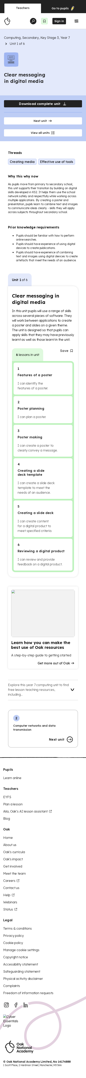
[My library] (44, 21)
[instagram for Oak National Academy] (6, 1005)
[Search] (33, 21)
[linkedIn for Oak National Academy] (25, 1005)
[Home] (7, 21)
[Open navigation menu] (76, 21)
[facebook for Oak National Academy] (16, 1005)
